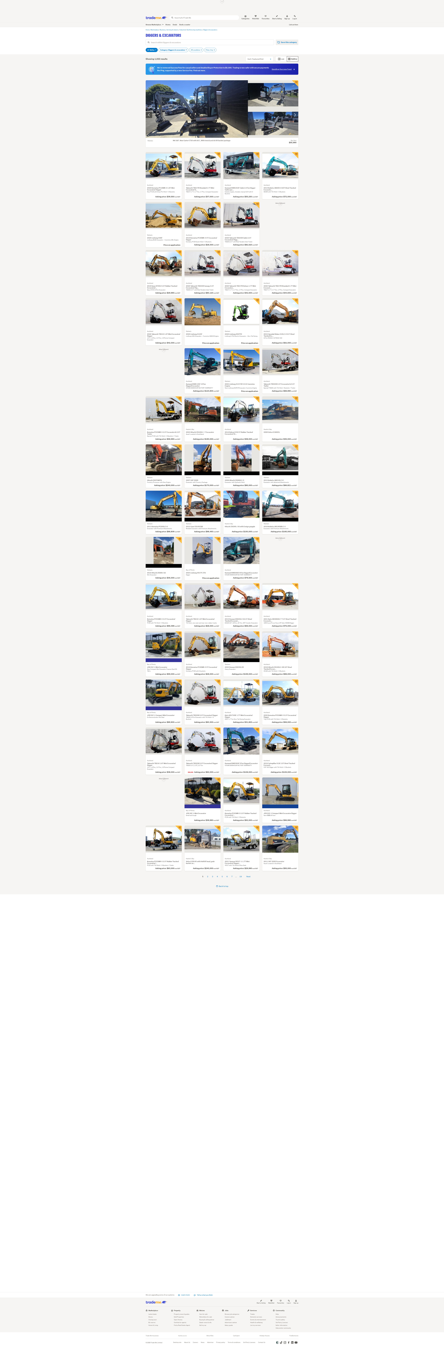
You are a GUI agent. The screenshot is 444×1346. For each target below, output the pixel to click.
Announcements (281, 1317)
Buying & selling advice (206, 1320)
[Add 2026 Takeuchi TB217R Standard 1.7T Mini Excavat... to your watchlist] (295, 253)
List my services (255, 1325)
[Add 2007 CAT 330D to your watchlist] (217, 447)
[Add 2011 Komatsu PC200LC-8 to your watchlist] (178, 494)
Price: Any (209, 50)
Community (280, 1310)
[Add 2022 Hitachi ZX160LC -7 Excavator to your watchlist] (217, 399)
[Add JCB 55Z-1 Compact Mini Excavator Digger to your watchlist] (295, 780)
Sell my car (202, 1325)
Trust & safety (280, 1320)
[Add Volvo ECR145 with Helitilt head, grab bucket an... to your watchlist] (217, 829)
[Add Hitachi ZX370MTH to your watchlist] (178, 447)
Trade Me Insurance (152, 1335)
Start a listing (261, 1303)
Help (277, 1314)
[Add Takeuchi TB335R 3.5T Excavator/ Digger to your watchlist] (217, 682)
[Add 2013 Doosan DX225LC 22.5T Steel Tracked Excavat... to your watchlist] (256, 586)
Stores (167, 24)
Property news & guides (181, 1314)
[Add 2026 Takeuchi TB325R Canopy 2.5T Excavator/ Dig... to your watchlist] (217, 253)
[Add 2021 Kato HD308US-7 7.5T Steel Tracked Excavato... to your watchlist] (295, 586)
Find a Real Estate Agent (182, 1325)
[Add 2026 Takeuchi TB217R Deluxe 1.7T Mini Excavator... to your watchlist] (256, 253)
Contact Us (261, 1342)
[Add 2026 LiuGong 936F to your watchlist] (178, 205)
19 (240, 876)
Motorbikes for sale (205, 1317)
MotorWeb (210, 1335)
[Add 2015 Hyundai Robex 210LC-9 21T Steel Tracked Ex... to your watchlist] (295, 301)
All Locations (195, 50)
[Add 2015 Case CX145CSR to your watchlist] (217, 494)
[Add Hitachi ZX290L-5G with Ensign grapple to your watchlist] (256, 494)
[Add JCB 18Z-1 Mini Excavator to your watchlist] (217, 780)
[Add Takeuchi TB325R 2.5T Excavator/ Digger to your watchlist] (217, 731)
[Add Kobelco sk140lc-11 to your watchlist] (295, 83)
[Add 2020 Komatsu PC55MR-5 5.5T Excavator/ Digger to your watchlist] (295, 682)
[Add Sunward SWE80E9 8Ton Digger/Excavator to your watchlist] (256, 540)
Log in (295, 19)
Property (177, 1310)
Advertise (210, 1342)
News (202, 1342)
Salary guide (229, 1325)
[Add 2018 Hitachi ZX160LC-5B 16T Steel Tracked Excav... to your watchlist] (295, 634)
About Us (187, 1342)
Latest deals (152, 1314)
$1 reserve (151, 1322)
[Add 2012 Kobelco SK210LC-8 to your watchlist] (295, 447)
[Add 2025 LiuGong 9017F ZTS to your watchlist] (217, 540)
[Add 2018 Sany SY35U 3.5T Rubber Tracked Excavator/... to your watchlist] (178, 253)
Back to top (223, 886)
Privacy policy (220, 1342)
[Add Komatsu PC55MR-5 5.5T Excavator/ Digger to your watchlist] (178, 586)
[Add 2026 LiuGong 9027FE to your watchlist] (256, 301)
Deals (175, 24)
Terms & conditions (234, 1342)
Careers (195, 1342)
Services (253, 1310)
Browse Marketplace (154, 24)
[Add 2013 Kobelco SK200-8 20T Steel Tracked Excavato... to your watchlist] (295, 155)
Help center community (283, 1328)
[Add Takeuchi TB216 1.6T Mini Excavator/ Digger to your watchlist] (217, 586)
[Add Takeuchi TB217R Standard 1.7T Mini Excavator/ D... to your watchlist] (217, 155)
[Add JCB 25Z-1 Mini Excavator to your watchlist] (178, 634)
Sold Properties (179, 1317)
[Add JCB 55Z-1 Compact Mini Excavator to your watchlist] (178, 682)
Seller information (281, 1325)
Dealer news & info (205, 1322)
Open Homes (178, 1320)
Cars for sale (203, 1314)
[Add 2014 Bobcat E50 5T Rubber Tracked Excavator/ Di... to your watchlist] (256, 399)
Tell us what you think (205, 1295)
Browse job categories (232, 1314)
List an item (293, 24)
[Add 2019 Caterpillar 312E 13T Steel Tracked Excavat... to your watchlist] (295, 731)
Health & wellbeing (256, 1322)
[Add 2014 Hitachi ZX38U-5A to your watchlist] (178, 540)
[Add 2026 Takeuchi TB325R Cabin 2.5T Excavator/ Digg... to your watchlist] (256, 205)
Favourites (280, 1303)
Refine (152, 50)
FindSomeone (293, 1335)
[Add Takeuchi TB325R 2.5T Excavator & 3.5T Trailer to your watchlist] (295, 351)
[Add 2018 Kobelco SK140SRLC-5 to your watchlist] (295, 494)
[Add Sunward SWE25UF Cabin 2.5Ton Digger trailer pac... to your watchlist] (256, 155)
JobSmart (228, 1320)
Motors (202, 1310)
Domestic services (256, 1317)
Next (248, 876)
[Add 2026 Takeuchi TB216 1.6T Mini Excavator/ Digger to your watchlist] (178, 301)
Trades (252, 1314)
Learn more (185, 1295)
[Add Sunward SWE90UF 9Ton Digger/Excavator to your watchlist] (256, 731)
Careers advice (229, 1317)
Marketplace (153, 1310)
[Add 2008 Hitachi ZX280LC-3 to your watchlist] (256, 447)
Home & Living (153, 1325)
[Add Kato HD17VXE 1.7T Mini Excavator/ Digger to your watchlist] (256, 682)
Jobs (226, 1310)
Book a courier (184, 24)
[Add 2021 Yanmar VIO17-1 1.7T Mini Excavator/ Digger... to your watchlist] (256, 829)
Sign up (287, 19)
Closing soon (152, 1320)
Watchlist (271, 1303)
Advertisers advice (231, 1322)
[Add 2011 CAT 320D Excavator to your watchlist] (295, 829)
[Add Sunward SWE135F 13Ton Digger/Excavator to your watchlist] (217, 351)
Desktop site (177, 1342)
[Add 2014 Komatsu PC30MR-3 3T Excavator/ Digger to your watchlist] (217, 205)
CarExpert (236, 1335)
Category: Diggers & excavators (172, 50)
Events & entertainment (258, 1320)
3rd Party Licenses (282, 1322)
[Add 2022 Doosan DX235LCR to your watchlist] (256, 634)
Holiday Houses (265, 1335)
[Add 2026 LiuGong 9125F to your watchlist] (217, 301)
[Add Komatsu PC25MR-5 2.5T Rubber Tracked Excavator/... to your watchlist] (256, 780)
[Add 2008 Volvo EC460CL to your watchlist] (295, 399)
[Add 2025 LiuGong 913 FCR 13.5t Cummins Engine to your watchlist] (256, 351)
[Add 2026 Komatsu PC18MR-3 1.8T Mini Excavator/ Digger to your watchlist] (178, 155)
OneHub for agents (180, 1322)
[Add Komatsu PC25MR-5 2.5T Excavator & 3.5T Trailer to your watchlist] (178, 399)
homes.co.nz (182, 1335)
